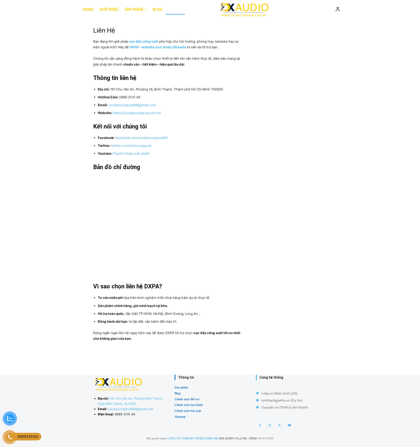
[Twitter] (279, 425)
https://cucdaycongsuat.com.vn (137, 113)
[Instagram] (269, 425)
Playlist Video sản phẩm (131, 153)
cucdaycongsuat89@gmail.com (132, 105)
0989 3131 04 (125, 414)
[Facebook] (260, 425)
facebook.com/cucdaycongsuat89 (141, 138)
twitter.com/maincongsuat (131, 146)
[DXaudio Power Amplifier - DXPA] (244, 9)
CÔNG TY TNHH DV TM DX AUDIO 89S (193, 438)
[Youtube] (289, 425)
